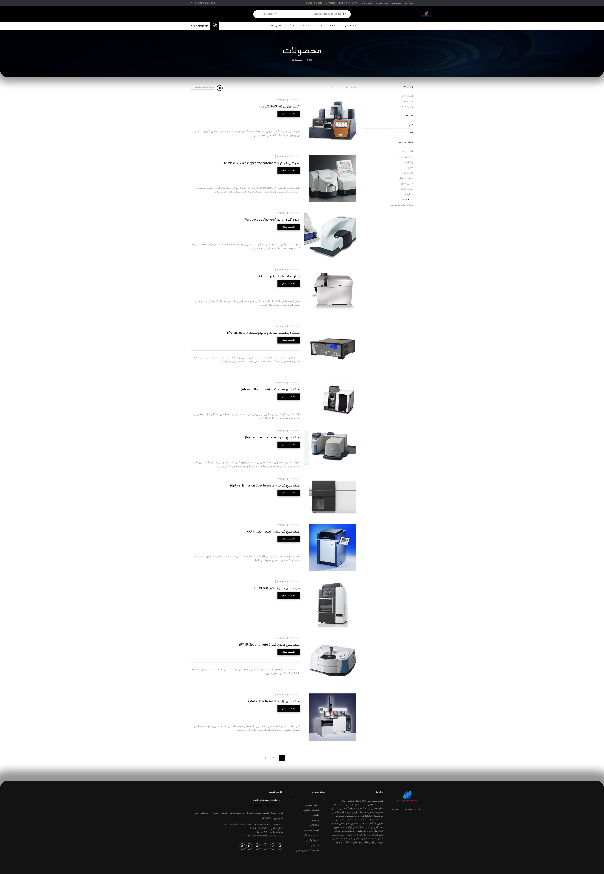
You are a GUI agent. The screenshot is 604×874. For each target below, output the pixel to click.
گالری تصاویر (382, 3)
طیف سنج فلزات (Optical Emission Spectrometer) (265, 486)
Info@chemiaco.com (205, 3)
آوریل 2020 (407, 96)
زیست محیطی (406, 178)
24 (339, 87)
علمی (411, 124)
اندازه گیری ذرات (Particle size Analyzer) (272, 220)
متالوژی (409, 194)
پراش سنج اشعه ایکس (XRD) (279, 276)
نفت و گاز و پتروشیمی (401, 205)
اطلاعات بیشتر (288, 114)
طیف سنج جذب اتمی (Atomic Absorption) (270, 389)
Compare (330, 3)
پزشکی (409, 162)
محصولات (396, 3)
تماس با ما (367, 3)
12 (347, 87)
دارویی (409, 167)
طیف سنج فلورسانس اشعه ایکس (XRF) (273, 532)
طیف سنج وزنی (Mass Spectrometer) (274, 701)
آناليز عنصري (406, 151)
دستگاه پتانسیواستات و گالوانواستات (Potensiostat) (263, 333)
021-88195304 (199, 26)
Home (308, 60)
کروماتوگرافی (406, 189)
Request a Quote (313, 3)
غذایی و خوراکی (405, 183)
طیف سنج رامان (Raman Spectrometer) (272, 437)
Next (265, 758)
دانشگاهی (408, 173)
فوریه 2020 (407, 101)
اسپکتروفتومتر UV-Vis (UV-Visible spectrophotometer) (261, 163)
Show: (353, 87)
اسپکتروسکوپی (405, 157)
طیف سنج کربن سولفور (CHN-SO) (277, 588)
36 (332, 87)
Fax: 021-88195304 (348, 3)
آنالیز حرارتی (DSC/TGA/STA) (279, 106)
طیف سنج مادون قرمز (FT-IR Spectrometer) (269, 645)
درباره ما (409, 3)
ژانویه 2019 (407, 107)
